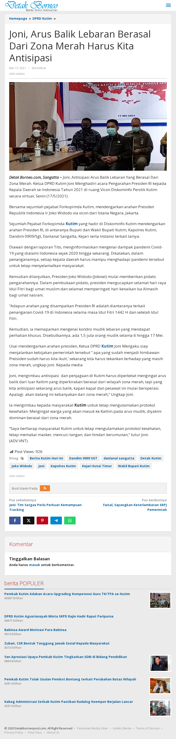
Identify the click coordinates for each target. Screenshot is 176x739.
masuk (34, 565)
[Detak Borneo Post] (31, 5)
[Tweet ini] (28, 520)
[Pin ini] (42, 520)
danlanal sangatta (119, 458)
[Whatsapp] (70, 520)
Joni (41, 466)
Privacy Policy (13, 732)
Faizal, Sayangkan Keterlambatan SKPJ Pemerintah (135, 505)
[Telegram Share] (56, 520)
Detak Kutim (150, 458)
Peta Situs (35, 732)
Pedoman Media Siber (92, 728)
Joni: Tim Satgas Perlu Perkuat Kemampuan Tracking (45, 505)
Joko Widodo (21, 466)
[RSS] (45, 488)
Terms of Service (148, 728)
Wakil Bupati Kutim (134, 466)
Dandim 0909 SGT (83, 458)
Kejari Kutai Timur (97, 466)
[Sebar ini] (15, 520)
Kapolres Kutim (63, 466)
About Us (53, 732)
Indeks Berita (122, 728)
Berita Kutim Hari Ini (46, 458)
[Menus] (168, 5)
